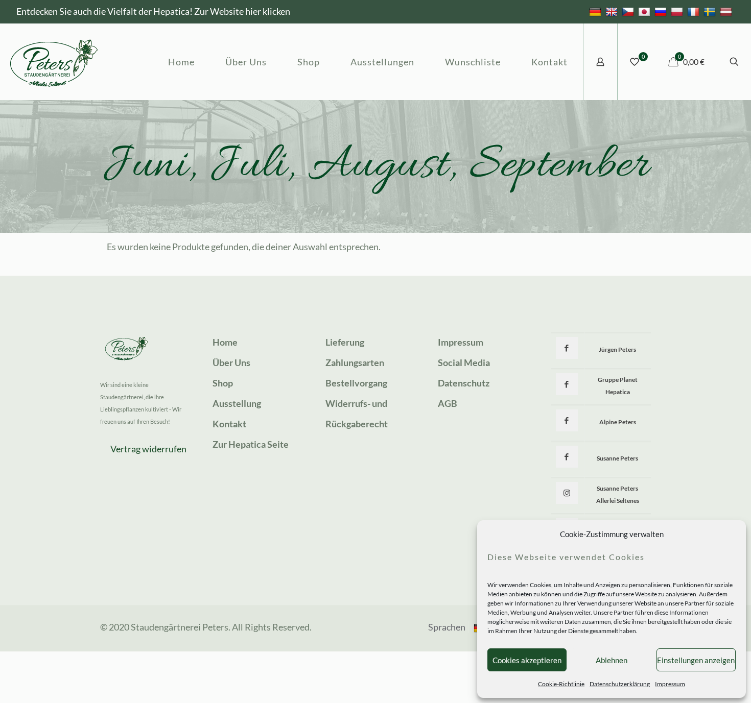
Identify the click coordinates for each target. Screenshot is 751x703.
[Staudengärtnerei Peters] (54, 61)
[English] (612, 11)
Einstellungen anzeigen (696, 660)
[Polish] (678, 11)
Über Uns (231, 362)
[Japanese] (645, 11)
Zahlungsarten (354, 362)
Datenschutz (463, 383)
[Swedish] (710, 11)
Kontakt (229, 423)
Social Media (464, 362)
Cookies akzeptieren (526, 660)
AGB (447, 403)
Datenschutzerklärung (620, 684)
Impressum (670, 684)
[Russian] (661, 11)
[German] (596, 11)
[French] (694, 11)
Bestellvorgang (356, 383)
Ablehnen (611, 660)
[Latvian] (727, 11)
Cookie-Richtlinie (561, 684)
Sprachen (446, 627)
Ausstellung (237, 403)
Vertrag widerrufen (148, 448)
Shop (223, 383)
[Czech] (629, 11)
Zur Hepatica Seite (251, 444)
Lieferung (344, 342)
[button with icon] (567, 348)
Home (225, 342)
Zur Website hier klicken (242, 11)
